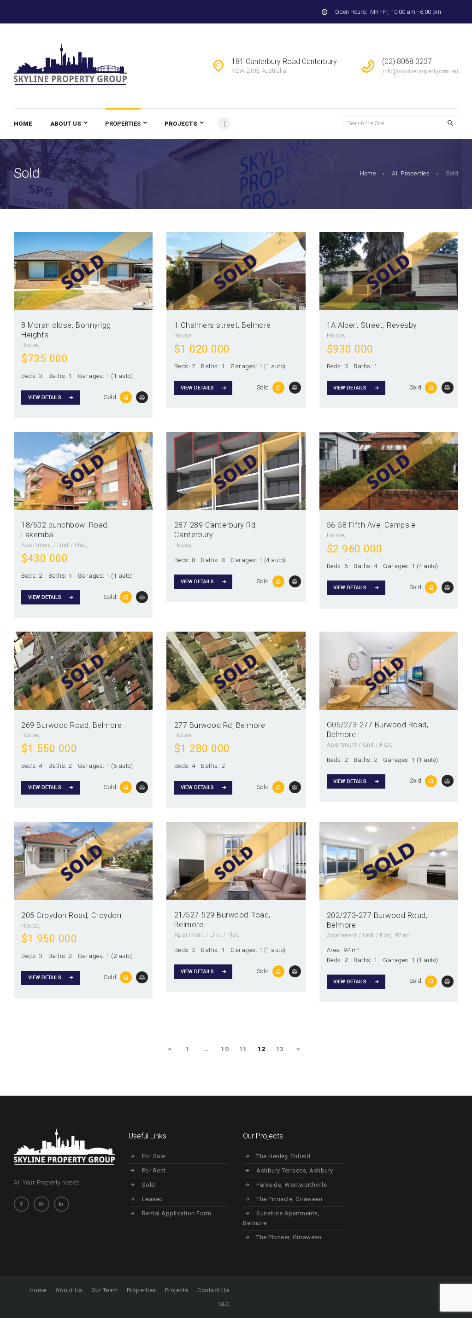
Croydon (106, 915)
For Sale (153, 1156)
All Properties (411, 173)
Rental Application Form (177, 1213)
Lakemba (37, 534)
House (30, 345)
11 (244, 1048)
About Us (69, 1290)
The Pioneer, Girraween (288, 1237)
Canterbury (193, 534)
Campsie (400, 525)
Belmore (256, 325)
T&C (223, 1304)
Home (368, 173)
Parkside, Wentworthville (291, 1184)
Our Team (104, 1290)
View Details (44, 398)
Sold (110, 397)
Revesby (402, 325)
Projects (177, 1290)
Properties (141, 1290)
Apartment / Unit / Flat (53, 544)
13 (281, 1048)
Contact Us (213, 1290)
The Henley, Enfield (283, 1156)
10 (226, 1048)
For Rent (154, 1170)
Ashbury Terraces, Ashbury (294, 1170)
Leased (152, 1199)
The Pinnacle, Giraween (289, 1199)
